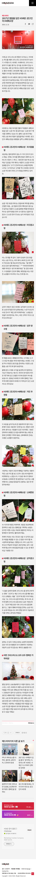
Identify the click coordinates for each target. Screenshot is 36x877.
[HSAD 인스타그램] (18, 814)
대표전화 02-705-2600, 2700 (9, 873)
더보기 (33, 740)
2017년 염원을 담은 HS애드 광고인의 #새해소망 (17, 19)
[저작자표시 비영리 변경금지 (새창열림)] (24, 733)
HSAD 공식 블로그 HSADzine (8, 3)
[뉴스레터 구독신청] (18, 806)
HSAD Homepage (26, 868)
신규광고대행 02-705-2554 (24, 873)
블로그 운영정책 (6, 868)
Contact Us (5, 871)
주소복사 (32, 24)
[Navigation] (32, 3)
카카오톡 (29, 24)
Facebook (25, 24)
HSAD (5, 862)
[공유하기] (8, 732)
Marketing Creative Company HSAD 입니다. (14, 839)
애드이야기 (5, 15)
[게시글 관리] (10, 732)
